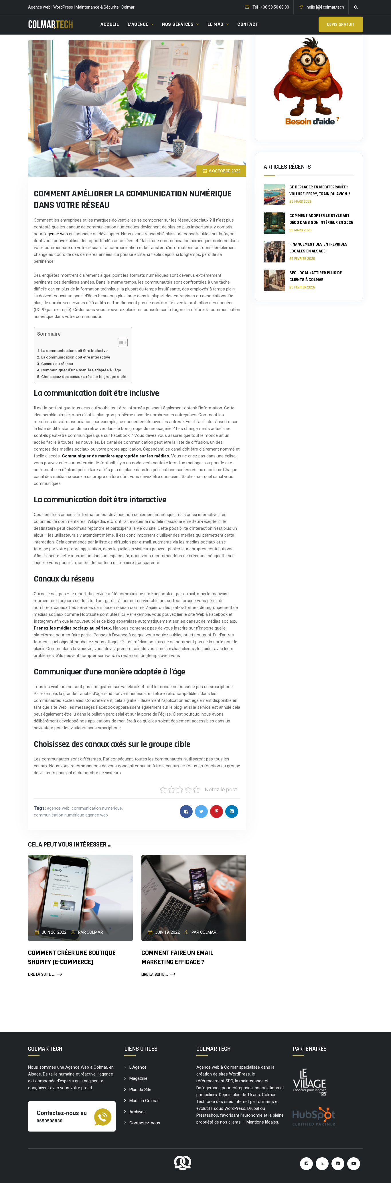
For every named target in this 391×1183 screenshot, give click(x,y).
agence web (56, 233)
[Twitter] (322, 1163)
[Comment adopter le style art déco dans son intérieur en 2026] (274, 223)
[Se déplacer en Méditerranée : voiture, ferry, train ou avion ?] (274, 194)
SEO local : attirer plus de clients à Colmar (315, 276)
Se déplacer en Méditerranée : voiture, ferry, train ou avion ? (319, 190)
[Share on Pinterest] (216, 811)
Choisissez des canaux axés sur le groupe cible (83, 376)
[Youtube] (353, 1163)
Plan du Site (140, 1089)
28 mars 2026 (300, 230)
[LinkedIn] (337, 1163)
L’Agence (138, 1067)
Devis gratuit (341, 24)
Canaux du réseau (57, 363)
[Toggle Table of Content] (119, 342)
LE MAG (216, 24)
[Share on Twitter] (201, 811)
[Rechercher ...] (356, 7)
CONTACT (247, 24)
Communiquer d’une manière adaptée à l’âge (81, 370)
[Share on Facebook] (186, 811)
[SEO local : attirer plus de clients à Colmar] (274, 280)
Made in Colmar (144, 1100)
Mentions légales (262, 1122)
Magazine (138, 1078)
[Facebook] (306, 1163)
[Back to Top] (378, 1173)
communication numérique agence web (71, 815)
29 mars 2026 (300, 201)
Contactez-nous (144, 1123)
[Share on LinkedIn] (231, 811)
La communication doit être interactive (75, 357)
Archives (137, 1111)
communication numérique (97, 808)
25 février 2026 (302, 258)
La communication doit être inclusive (74, 350)
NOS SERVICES (177, 24)
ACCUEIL (109, 24)
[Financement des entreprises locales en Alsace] (274, 251)
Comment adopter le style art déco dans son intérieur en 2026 (321, 219)
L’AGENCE (138, 24)
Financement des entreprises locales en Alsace (318, 248)
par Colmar (90, 932)
